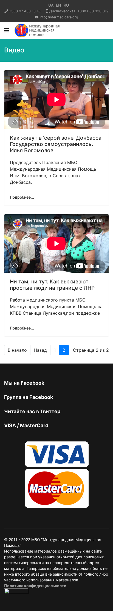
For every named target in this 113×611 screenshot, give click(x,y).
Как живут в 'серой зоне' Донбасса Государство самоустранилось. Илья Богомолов (55, 144)
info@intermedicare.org (58, 17)
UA (50, 5)
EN (58, 5)
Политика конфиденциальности (35, 585)
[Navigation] (6, 30)
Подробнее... (22, 197)
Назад (40, 350)
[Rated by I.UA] (16, 593)
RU (66, 5)
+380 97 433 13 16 (25, 11)
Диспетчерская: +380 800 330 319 (79, 11)
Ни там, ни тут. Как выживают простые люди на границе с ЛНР (52, 284)
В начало (17, 350)
